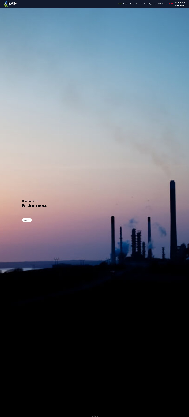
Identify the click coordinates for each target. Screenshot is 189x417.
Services (132, 4)
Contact (164, 4)
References (139, 4)
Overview (126, 4)
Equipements (153, 4)
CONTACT (27, 220)
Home (120, 4)
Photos (146, 4)
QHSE (159, 4)
